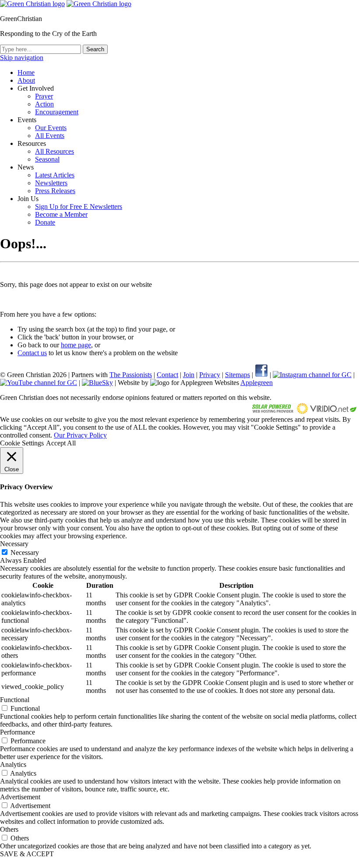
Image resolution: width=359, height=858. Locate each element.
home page (76, 345)
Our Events (51, 127)
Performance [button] (17, 732)
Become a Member (61, 214)
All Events (49, 135)
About (26, 80)
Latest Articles (54, 175)
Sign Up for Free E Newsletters (78, 206)
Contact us (32, 353)
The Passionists (130, 374)
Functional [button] (14, 699)
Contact (167, 374)
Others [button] (9, 829)
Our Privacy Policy (80, 435)
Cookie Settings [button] (22, 443)
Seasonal (47, 159)
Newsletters (51, 183)
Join (188, 374)
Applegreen (256, 382)
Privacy (209, 374)
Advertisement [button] (20, 797)
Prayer (44, 96)
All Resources (54, 151)
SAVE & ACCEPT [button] (27, 854)
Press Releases (55, 190)
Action (44, 104)
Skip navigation (21, 57)
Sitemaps (237, 374)
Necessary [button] (14, 543)
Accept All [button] (61, 443)
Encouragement (56, 112)
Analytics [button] (13, 764)
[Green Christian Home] (32, 3)
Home (26, 72)
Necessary (25, 552)
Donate (45, 222)
